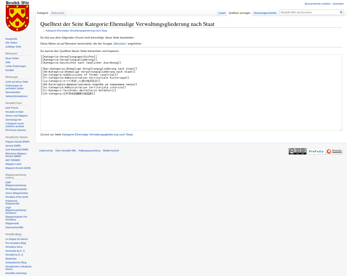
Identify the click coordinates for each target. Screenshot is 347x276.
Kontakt (9, 70)
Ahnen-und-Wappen (16, 115)
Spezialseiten (12, 92)
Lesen (222, 12)
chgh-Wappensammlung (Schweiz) (15, 210)
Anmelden (338, 3)
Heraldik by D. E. (14, 254)
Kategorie (42, 12)
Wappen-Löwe (13, 164)
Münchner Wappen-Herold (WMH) (16, 155)
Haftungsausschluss (90, 150)
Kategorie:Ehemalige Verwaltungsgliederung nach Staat (76, 30)
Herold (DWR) (13, 145)
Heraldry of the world (16, 197)
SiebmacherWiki (14, 227)
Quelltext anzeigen (239, 12)
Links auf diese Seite (16, 81)
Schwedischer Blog (16, 262)
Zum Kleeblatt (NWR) (17, 149)
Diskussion (57, 12)
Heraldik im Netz (14, 112)
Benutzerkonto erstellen (318, 3)
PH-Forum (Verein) (15, 130)
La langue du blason (16, 239)
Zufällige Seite (13, 46)
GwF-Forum (11, 108)
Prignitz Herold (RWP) (17, 141)
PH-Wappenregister (16, 189)
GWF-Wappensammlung (15, 184)
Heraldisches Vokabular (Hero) (18, 268)
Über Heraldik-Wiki (65, 150)
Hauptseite (11, 39)
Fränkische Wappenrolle (12, 202)
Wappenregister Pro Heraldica (16, 218)
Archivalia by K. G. (15, 251)
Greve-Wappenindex (16, 193)
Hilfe (7, 62)
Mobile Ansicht (111, 150)
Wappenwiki (12, 223)
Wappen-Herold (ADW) (18, 168)
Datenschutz (46, 150)
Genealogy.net (13, 119)
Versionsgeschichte (265, 12)
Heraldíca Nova (13, 247)
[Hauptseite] (18, 16)
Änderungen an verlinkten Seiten (14, 87)
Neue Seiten (12, 58)
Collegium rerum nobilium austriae (14, 125)
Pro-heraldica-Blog (15, 243)
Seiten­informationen (16, 96)
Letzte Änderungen (15, 66)
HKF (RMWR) (12, 160)
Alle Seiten (11, 42)
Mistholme (11, 258)
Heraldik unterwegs (16, 273)
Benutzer (120, 43)
